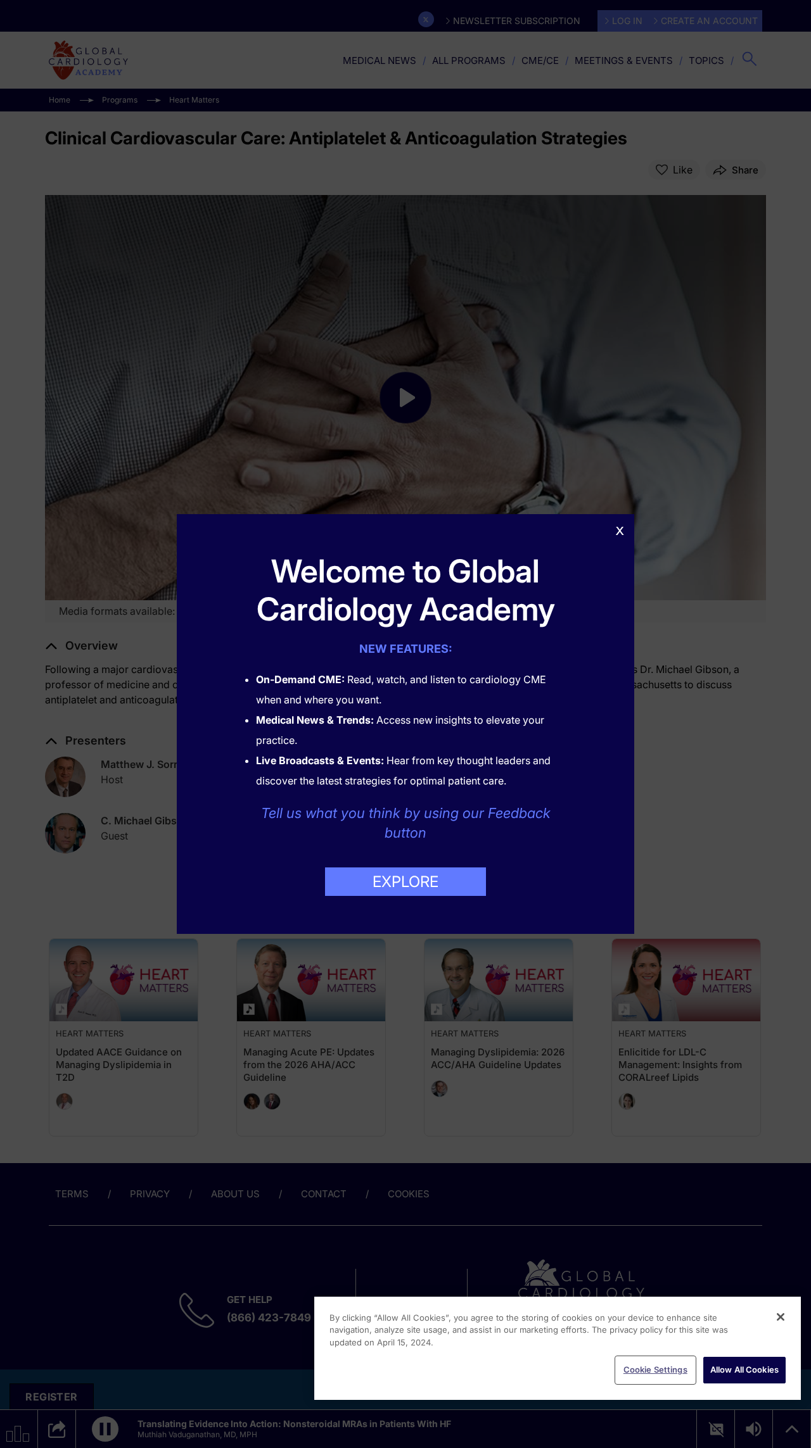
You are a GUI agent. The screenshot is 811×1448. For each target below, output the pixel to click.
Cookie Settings (655, 1369)
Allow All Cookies (744, 1369)
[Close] (781, 1317)
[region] (557, 1348)
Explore (405, 881)
